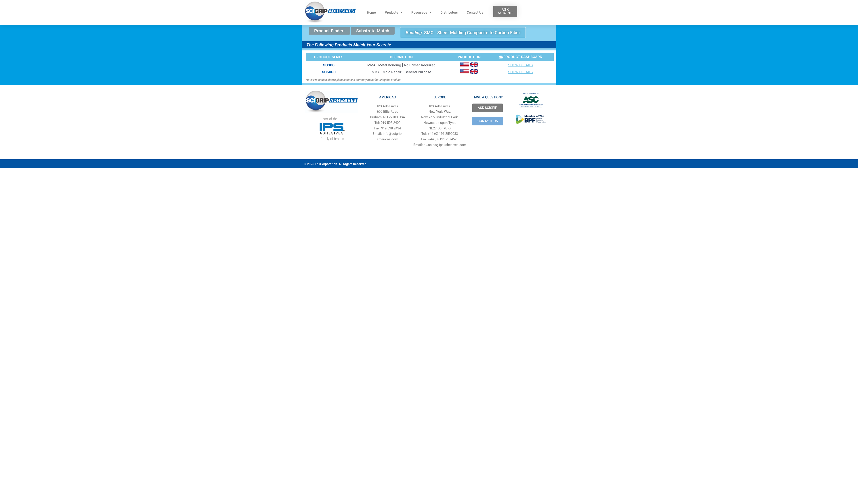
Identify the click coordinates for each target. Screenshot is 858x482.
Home (371, 12)
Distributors (449, 12)
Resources (419, 12)
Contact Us (475, 12)
